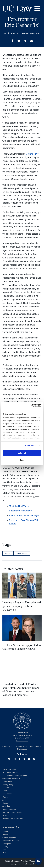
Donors (5, 834)
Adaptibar (6, 806)
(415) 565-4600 (23, 738)
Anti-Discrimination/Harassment (14, 775)
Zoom (4, 800)
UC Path (5, 815)
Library (5, 803)
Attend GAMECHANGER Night (24, 515)
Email (4, 791)
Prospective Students (10, 841)
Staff (4, 850)
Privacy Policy (7, 785)
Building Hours (22, 741)
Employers (6, 844)
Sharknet (5, 788)
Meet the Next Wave (19, 506)
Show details (30, 446)
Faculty (5, 847)
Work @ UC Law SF (10, 772)
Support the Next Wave (20, 511)
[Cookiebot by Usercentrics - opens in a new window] (31, 405)
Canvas (5, 797)
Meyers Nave (32, 154)
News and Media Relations (12, 818)
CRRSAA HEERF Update (12, 812)
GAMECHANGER (31, 33)
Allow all (22, 453)
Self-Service (7, 794)
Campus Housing (9, 809)
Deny (22, 460)
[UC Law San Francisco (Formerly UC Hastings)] (17, 8)
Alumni (7, 553)
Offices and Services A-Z (12, 778)
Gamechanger (21, 553)
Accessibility (7, 782)
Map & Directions (9, 769)
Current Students (9, 838)
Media (4, 853)
